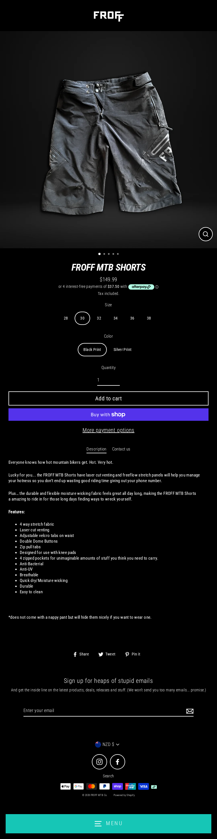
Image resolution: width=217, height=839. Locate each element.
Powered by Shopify (124, 795)
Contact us (121, 449)
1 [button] (99, 254)
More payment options (108, 430)
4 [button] (113, 254)
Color (108, 336)
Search (108, 776)
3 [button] (109, 254)
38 (149, 318)
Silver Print (123, 349)
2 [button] (104, 254)
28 (66, 318)
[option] (108, 139)
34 (116, 318)
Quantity (108, 367)
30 (82, 318)
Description (96, 449)
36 (132, 318)
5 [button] (118, 254)
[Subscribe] (189, 711)
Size (108, 304)
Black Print (92, 349)
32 (99, 318)
